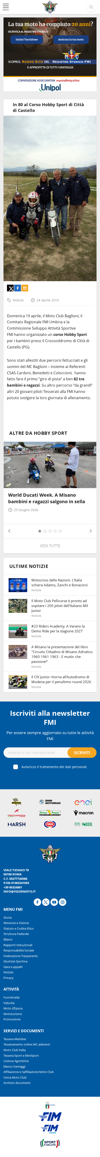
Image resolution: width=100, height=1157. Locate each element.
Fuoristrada (11, 997)
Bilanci (7, 939)
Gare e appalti (13, 967)
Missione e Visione (16, 923)
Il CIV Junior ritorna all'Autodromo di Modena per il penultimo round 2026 (61, 679)
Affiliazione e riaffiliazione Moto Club (28, 1072)
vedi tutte (50, 545)
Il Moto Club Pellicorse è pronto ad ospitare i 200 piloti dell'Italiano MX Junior (59, 605)
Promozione (11, 1019)
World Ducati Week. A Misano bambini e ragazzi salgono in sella (46, 498)
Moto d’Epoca (13, 1008)
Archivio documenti (16, 1083)
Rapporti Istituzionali (17, 945)
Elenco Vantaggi (14, 1066)
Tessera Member (14, 1039)
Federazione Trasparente (20, 956)
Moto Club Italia (14, 1050)
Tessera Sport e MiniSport (21, 1055)
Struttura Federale (16, 934)
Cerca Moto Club (15, 1077)
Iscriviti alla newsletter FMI (50, 717)
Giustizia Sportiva (15, 961)
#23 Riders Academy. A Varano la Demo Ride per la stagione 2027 (58, 628)
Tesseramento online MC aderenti (26, 1044)
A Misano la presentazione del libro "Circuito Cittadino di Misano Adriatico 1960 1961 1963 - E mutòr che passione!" (62, 654)
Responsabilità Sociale (18, 950)
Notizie (18, 300)
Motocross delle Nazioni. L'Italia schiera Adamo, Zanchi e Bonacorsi (59, 582)
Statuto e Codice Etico (18, 928)
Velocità (8, 1003)
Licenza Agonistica (16, 1061)
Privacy (8, 978)
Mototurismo (12, 1014)
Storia (7, 917)
